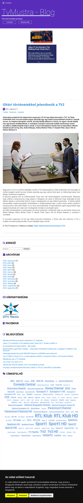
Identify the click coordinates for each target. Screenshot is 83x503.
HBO (25, 397)
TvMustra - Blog (28, 12)
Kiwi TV (9, 400)
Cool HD (59, 385)
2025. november (9, 281)
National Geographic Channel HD (63, 405)
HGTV (43, 397)
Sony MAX (52, 420)
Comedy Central (24, 384)
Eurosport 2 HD (10, 394)
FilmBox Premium (48, 394)
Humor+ (54, 397)
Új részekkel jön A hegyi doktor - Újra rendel (19, 346)
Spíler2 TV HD (45, 428)
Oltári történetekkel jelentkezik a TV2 (33, 104)
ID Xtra (63, 397)
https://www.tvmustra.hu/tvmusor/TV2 (49, 226)
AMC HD (19, 381)
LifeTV (28, 400)
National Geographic (15, 405)
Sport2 (72, 424)
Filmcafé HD (74, 394)
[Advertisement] (41, 80)
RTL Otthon (9, 420)
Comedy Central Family (43, 385)
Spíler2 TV (37, 428)
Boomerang (49, 381)
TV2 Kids (62, 432)
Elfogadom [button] (11, 495)
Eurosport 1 (42, 391)
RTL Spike (17, 420)
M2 (33, 400)
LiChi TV (22, 400)
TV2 (43, 431)
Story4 (52, 428)
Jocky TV (75, 397)
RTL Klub (43, 415)
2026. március (8, 272)
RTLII (29, 420)
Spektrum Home (28, 424)
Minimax (14, 402)
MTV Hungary (59, 402)
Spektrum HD (13, 424)
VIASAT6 (57, 436)
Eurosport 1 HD (57, 391)
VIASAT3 (48, 435)
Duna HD (11, 392)
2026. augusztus (9, 261)
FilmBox (29, 394)
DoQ (67, 388)
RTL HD (14, 417)
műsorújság (25, 22)
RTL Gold (7, 417)
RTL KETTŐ (29, 417)
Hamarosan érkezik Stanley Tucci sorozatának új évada (23, 365)
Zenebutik (69, 435)
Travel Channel (11, 432)
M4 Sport (46, 400)
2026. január (7, 277)
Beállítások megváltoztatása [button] (41, 495)
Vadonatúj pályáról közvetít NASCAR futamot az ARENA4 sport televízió (30, 353)
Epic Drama (20, 392)
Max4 (67, 400)
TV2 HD (53, 431)
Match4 (61, 400)
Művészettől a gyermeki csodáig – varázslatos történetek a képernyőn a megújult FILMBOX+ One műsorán (40, 350)
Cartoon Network (66, 381)
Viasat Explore (15, 435)
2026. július (7, 263)
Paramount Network (40, 412)
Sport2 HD (11, 427)
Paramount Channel (59, 408)
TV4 (74, 432)
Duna (74, 389)
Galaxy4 (20, 397)
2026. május (7, 268)
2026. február (8, 274)
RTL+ (24, 420)
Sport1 (41, 424)
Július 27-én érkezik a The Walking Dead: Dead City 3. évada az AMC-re (30, 343)
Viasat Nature (36, 435)
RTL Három (21, 417)
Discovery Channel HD (35, 389)
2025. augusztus (9, 288)
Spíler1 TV (21, 428)
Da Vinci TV (66, 385)
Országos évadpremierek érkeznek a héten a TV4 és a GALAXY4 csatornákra (32, 367)
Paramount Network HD (56, 412)
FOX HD (13, 397)
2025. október (8, 283)
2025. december (9, 279)
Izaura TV (69, 397)
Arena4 (27, 381)
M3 (41, 400)
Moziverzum (34, 402)
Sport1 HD (58, 424)
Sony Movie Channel (61, 420)
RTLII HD (36, 420)
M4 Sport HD (54, 400)
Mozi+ (20, 402)
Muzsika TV (68, 402)
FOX (7, 397)
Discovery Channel (16, 388)
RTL (76, 412)
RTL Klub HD (66, 415)
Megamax (73, 400)
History (48, 397)
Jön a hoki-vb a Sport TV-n (13, 362)
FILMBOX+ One (59, 394)
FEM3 (18, 394)
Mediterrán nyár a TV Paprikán (14, 359)
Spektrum (72, 420)
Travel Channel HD (22, 432)
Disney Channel (54, 388)
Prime (67, 412)
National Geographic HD (20, 408)
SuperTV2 (59, 428)
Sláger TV (44, 420)
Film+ (23, 394)
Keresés (26, 249)
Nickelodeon (35, 408)
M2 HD (37, 400)
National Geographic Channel (37, 405)
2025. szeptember (10, 286)
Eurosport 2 (71, 392)
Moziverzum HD (45, 402)
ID (58, 397)
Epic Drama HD (30, 392)
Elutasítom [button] (23, 495)
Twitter (5, 112)
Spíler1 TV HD (29, 428)
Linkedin (21, 112)
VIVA (64, 435)
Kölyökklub (16, 400)
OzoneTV (43, 408)
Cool (52, 385)
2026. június (7, 265)
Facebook (13, 112)
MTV (52, 402)
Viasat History (26, 435)
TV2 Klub (68, 432)
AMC (12, 381)
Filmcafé (67, 394)
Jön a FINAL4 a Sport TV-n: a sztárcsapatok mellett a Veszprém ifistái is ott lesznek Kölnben (38, 356)
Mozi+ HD (26, 402)
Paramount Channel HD (18, 411)
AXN (33, 381)
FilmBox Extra (37, 394)
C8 (56, 381)
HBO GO (30, 397)
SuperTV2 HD (69, 428)
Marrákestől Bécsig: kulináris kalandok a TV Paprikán (23, 340)
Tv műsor (9, 22)
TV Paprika (33, 432)
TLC (76, 428)
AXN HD (39, 381)
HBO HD (37, 397)
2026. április (7, 270)
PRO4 (72, 412)
